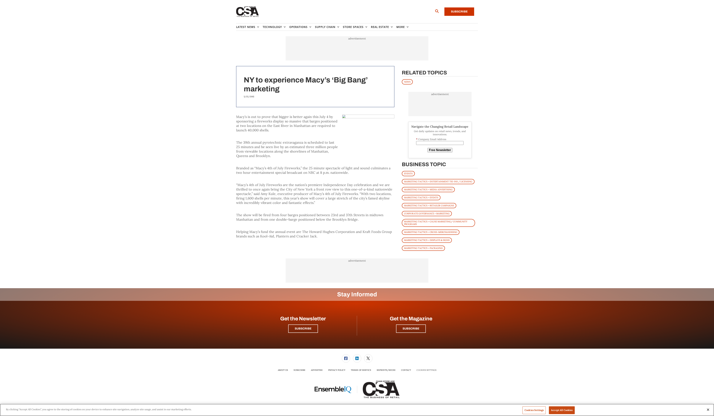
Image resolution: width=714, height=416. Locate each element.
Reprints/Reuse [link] (386, 370)
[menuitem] (249, 27)
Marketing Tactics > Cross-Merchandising (430, 232)
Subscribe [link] (299, 370)
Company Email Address (431, 139)
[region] (357, 410)
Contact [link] (406, 370)
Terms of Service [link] (361, 370)
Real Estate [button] (380, 27)
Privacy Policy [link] (336, 370)
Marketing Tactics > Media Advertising (428, 189)
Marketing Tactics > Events (421, 197)
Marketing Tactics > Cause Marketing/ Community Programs (435, 222)
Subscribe (459, 11)
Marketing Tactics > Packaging (423, 248)
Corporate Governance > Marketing (427, 213)
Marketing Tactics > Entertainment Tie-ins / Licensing (438, 181)
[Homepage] (247, 11)
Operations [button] (298, 27)
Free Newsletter (440, 150)
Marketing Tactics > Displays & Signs (427, 240)
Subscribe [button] (303, 328)
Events (408, 173)
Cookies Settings (426, 370)
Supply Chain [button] (325, 27)
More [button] (400, 27)
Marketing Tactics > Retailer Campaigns (429, 205)
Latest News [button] (245, 27)
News (407, 81)
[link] (346, 358)
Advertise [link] (317, 370)
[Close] (708, 410)
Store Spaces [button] (353, 27)
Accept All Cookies (562, 410)
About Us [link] (283, 370)
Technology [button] (272, 27)
